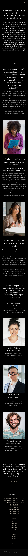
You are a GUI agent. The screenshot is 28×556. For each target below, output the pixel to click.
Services (14, 529)
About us (14, 523)
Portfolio (14, 534)
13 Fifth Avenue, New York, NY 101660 (14, 498)
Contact (14, 540)
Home (14, 518)
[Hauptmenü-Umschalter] (24, 2)
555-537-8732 (14, 504)
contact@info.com (14, 509)
